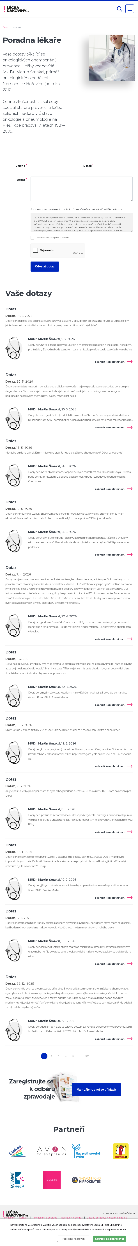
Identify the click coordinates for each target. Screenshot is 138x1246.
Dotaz (22, 179)
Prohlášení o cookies (45, 1218)
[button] (119, 9)
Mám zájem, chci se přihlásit (96, 1089)
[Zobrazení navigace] (129, 8)
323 (87, 1056)
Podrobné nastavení (73, 1238)
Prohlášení (9, 1218)
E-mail (88, 165)
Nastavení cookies (71, 1218)
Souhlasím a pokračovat (109, 1238)
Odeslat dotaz (44, 266)
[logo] (16, 9)
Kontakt (23, 1218)
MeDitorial (129, 1213)
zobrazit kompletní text (110, 361)
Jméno (21, 165)
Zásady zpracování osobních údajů (107, 1218)
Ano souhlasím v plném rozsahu (53, 237)
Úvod (5, 27)
